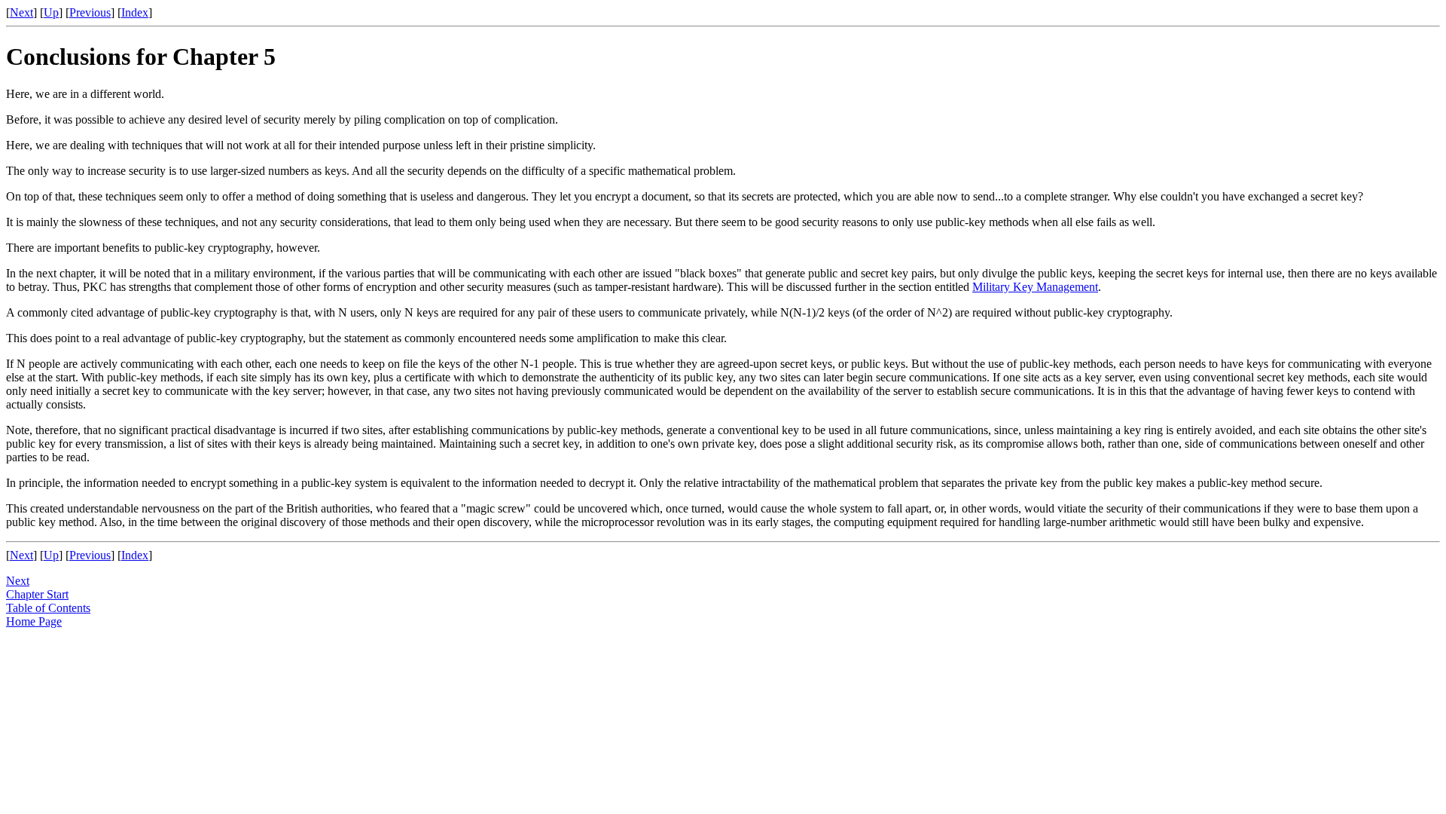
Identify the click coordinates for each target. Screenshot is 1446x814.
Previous (90, 12)
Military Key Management (1035, 286)
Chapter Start (37, 594)
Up (51, 12)
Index (134, 12)
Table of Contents (48, 607)
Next (21, 12)
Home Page (34, 621)
